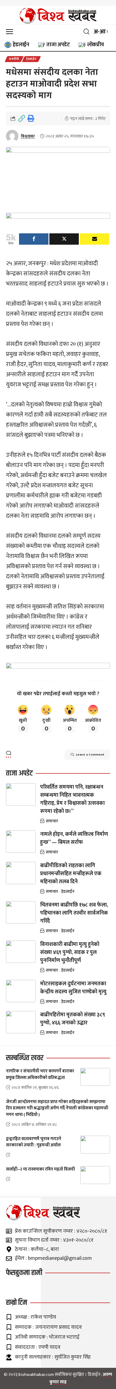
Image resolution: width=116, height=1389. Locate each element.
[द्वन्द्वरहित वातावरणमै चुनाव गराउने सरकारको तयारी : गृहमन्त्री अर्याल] (95, 1145)
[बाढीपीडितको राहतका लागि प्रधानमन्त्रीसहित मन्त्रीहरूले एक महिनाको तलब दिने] (21, 873)
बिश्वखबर (28, 136)
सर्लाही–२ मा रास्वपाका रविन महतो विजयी (40, 1169)
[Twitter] (64, 239)
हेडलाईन (31, 59)
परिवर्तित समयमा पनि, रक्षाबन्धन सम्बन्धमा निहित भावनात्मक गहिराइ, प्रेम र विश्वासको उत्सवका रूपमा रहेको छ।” (72, 799)
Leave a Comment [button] (90, 754)
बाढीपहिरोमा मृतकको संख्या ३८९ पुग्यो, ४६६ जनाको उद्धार (72, 1018)
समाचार (52, 821)
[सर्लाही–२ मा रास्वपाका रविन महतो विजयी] (95, 1175)
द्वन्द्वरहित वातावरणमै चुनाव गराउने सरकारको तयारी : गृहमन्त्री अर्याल (33, 1142)
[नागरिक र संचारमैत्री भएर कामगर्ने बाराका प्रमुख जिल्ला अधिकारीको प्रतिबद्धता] (95, 1077)
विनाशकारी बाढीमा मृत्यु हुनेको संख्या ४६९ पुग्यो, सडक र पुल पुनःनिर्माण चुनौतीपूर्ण (69, 952)
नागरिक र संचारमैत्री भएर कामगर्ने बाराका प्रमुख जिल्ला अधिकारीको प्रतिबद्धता (40, 1074)
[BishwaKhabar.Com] (58, 15)
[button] (11, 31)
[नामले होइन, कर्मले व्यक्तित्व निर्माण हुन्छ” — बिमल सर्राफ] (21, 841)
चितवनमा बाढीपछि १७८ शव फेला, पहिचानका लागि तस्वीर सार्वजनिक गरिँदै (74, 913)
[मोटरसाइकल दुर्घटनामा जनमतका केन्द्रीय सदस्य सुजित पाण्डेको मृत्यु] (21, 991)
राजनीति (14, 59)
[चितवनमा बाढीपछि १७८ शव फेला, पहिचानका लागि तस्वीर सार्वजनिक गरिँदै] (21, 912)
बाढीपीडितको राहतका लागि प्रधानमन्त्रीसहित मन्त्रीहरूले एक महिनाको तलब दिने (70, 873)
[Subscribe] (94, 239)
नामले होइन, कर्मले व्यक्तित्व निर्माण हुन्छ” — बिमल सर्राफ (74, 838)
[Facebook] (33, 239)
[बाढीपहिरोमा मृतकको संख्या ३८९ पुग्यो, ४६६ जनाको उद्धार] (21, 1022)
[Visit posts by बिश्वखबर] (12, 136)
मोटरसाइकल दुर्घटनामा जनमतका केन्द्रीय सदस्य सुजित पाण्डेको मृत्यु (73, 987)
